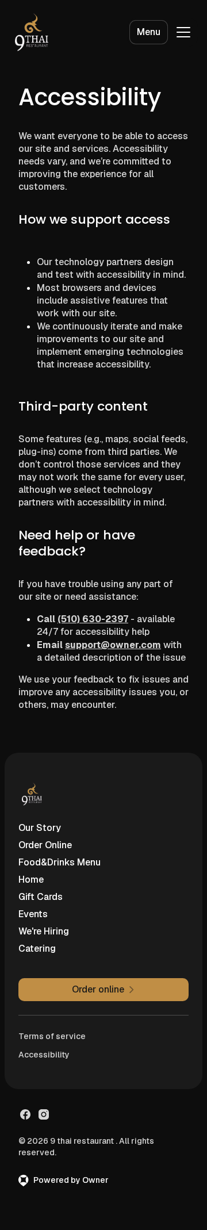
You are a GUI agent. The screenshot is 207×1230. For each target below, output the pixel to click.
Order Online (45, 845)
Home (31, 879)
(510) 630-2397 (92, 619)
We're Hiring (43, 931)
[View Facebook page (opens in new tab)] (25, 1114)
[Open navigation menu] (183, 32)
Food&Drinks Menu (59, 862)
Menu (148, 32)
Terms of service (52, 1036)
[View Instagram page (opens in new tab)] (44, 1114)
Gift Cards (40, 897)
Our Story (39, 828)
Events (33, 914)
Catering (37, 948)
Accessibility (44, 1054)
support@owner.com (113, 645)
